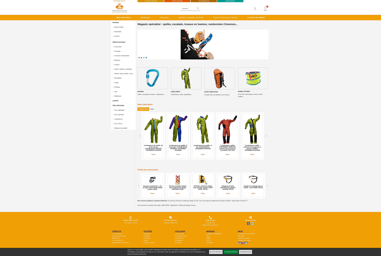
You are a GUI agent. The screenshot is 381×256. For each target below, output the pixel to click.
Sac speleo (178, 242)
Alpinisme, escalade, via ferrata (190, 18)
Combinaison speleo (181, 236)
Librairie (115, 100)
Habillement (117, 96)
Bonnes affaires (118, 27)
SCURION (209, 242)
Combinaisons (118, 119)
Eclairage (117, 87)
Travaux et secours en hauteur (225, 18)
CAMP (208, 238)
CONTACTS (116, 231)
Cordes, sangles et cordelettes (123, 69)
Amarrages (117, 51)
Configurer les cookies (244, 240)
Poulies (116, 82)
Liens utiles (241, 236)
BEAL (208, 236)
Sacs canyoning (119, 114)
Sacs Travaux (118, 123)
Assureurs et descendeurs (121, 55)
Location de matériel (256, 18)
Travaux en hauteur (149, 242)
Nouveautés (117, 31)
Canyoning (164, 18)
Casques (116, 64)
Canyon (146, 240)
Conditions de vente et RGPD (246, 234)
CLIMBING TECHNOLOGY (214, 234)
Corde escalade (179, 234)
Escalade (146, 236)
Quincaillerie (117, 78)
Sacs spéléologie (119, 110)
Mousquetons (179, 240)
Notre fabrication (123, 18)
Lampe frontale (179, 238)
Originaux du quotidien (120, 128)
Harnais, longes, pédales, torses (123, 73)
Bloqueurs (117, 60)
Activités (116, 36)
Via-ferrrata (147, 238)
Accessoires (118, 46)
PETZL (208, 240)
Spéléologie (145, 18)
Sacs (115, 91)
